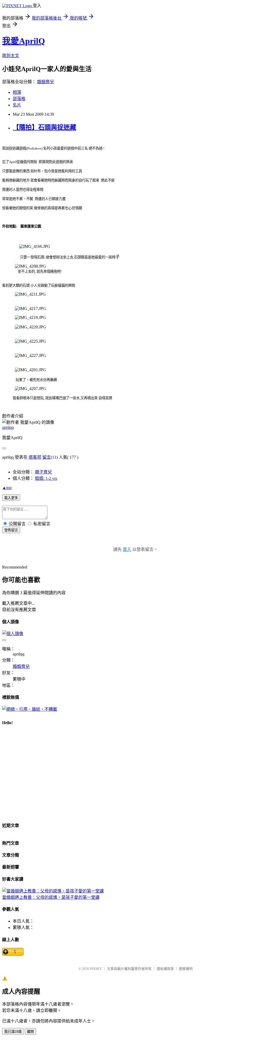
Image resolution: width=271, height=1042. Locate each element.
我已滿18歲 (13, 1032)
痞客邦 (35, 457)
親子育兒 (43, 472)
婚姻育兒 (45, 82)
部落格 (19, 98)
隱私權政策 (165, 969)
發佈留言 (11, 530)
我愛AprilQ (23, 41)
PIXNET (96, 969)
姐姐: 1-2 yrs (46, 478)
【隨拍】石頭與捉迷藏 (44, 127)
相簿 (17, 92)
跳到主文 (10, 55)
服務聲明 (186, 969)
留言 (46, 457)
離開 (30, 1032)
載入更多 (11, 498)
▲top (7, 487)
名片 (17, 105)
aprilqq (8, 427)
